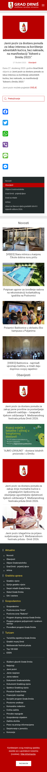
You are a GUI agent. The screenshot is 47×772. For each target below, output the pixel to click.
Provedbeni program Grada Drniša (21, 627)
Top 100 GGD (12, 649)
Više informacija (28, 754)
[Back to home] (23, 5)
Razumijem (23, 763)
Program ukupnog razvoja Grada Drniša (23, 617)
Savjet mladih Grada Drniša (18, 588)
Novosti (8, 181)
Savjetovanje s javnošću (17, 728)
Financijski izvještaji (15, 695)
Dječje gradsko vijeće (16, 584)
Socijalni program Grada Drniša (20, 699)
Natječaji (10, 665)
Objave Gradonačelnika (14, 189)
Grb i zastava (12, 596)
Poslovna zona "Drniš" (16, 610)
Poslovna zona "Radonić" (17, 614)
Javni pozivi (12, 669)
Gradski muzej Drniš (15, 641)
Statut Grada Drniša (15, 592)
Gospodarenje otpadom (17, 717)
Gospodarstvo (13, 606)
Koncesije (11, 732)
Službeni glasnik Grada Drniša (19, 662)
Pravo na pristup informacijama (20, 725)
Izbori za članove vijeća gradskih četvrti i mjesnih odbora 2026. (21, 207)
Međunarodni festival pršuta (19, 645)
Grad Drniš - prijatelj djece (15, 194)
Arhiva (7, 202)
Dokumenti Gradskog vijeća (19, 684)
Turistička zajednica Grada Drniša (21, 638)
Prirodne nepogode (15, 714)
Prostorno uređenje (15, 702)
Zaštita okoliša (13, 721)
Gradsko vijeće (13, 581)
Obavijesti (32, 63)
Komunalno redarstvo (16, 706)
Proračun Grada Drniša (16, 691)
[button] (43, 5)
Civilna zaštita (13, 710)
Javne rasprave (13, 673)
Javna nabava (12, 677)
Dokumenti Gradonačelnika (18, 680)
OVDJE (33, 87)
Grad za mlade (11, 198)
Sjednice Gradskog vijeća (17, 688)
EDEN (9, 653)
